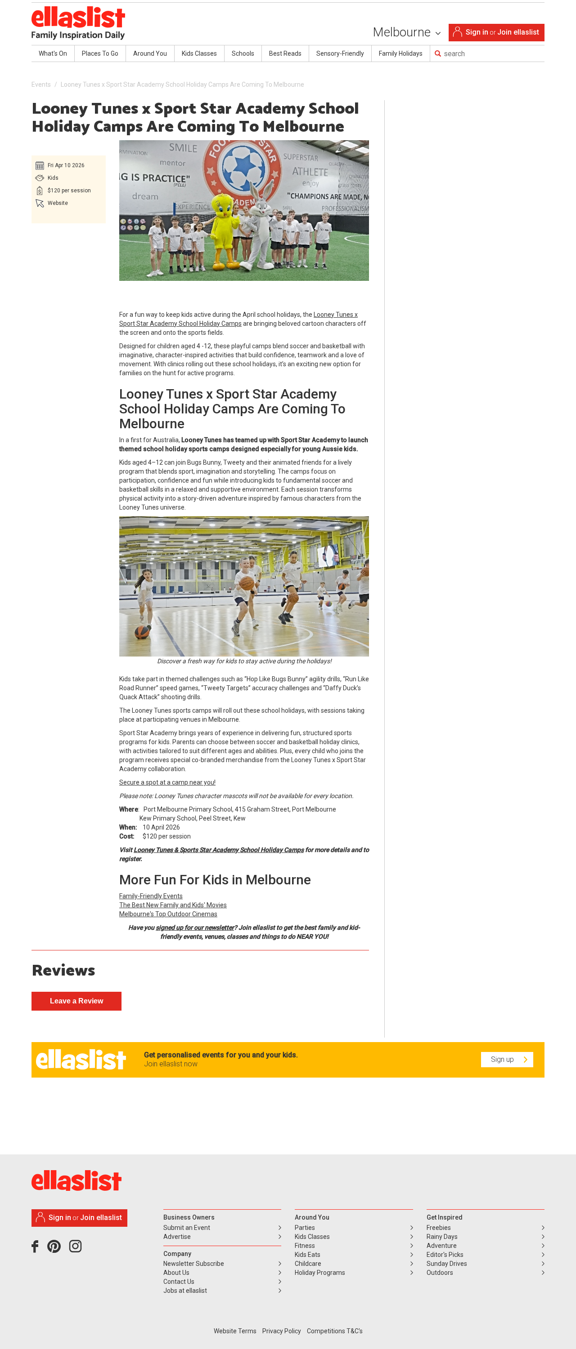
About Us (176, 1272)
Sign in (477, 32)
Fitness (305, 1245)
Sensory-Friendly (340, 53)
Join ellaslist (518, 32)
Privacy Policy (281, 1331)
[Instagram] (77, 1249)
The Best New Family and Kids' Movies (173, 905)
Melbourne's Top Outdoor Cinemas (168, 914)
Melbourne (403, 32)
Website (58, 203)
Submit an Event (186, 1227)
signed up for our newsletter (195, 927)
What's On (53, 53)
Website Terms (235, 1331)
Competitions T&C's (335, 1331)
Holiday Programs (320, 1272)
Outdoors (440, 1272)
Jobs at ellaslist (185, 1290)
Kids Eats (307, 1254)
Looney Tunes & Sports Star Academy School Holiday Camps (219, 849)
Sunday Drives (447, 1263)
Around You (150, 53)
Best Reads (285, 53)
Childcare (308, 1263)
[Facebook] (37, 1249)
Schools (243, 53)
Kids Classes (199, 53)
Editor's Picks (445, 1254)
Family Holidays (401, 53)
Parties (305, 1227)
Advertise (177, 1236)
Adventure (442, 1245)
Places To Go (100, 53)
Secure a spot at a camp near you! (167, 782)
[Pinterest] (57, 1249)
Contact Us (178, 1281)
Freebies (439, 1227)
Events (41, 84)
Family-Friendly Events (151, 896)
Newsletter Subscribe (193, 1263)
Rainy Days (442, 1236)
